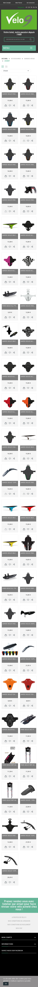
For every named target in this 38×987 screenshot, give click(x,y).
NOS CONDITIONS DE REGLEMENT (19, 924)
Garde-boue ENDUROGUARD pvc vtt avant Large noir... (10, 200)
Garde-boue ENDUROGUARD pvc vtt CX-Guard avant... (28, 306)
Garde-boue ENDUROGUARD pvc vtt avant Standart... (28, 94)
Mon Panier (19, 3)
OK (6, 984)
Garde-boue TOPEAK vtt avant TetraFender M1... (28, 836)
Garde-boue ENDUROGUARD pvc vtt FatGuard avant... (28, 553)
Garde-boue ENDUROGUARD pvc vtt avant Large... (10, 94)
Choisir (16, 70)
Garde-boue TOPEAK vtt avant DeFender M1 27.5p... (10, 482)
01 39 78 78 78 (31, 7)
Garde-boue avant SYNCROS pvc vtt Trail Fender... (28, 624)
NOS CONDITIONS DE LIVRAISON (19, 921)
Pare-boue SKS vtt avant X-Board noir (28, 730)
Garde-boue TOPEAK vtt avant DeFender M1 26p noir (28, 659)
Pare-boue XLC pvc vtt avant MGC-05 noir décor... (10, 306)
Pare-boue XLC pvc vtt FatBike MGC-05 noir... (10, 588)
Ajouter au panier (6, 105)
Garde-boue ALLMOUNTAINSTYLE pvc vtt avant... (28, 235)
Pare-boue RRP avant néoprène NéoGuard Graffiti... (10, 765)
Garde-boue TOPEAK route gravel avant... (10, 871)
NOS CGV (19, 928)
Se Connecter (31, 3)
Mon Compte (7, 3)
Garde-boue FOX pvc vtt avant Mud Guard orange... (10, 694)
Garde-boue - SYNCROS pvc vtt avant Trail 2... (28, 800)
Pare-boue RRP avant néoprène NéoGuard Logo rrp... (28, 765)
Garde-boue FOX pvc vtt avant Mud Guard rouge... (28, 694)
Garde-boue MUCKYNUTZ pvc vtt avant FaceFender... (10, 235)
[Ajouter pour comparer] (14, 105)
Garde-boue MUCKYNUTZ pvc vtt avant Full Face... (10, 341)
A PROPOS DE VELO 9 (19, 917)
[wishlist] (10, 105)
